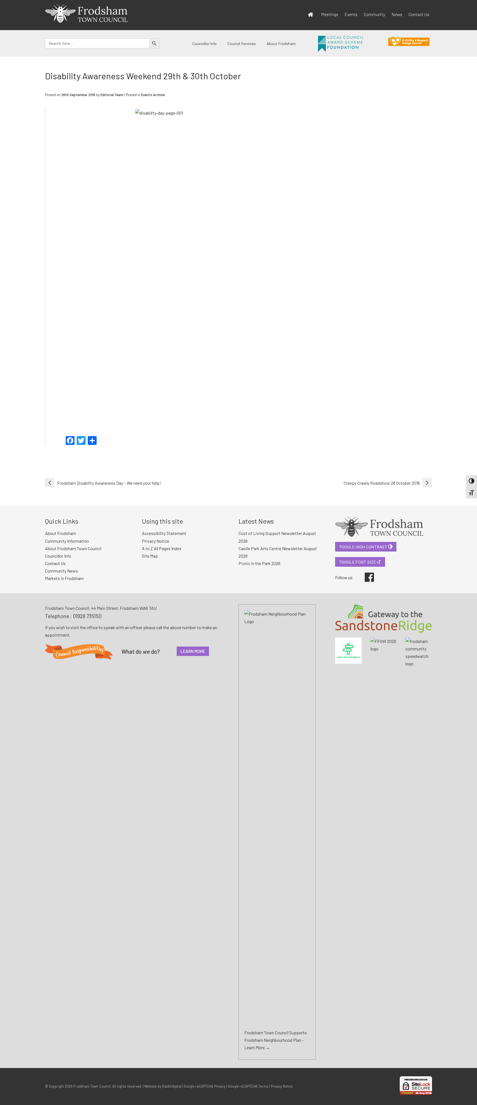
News (396, 14)
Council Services (241, 43)
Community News (61, 570)
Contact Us (419, 14)
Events (350, 14)
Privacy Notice (155, 541)
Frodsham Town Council (92, 1086)
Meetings (329, 14)
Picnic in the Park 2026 (259, 563)
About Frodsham (281, 43)
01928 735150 (87, 616)
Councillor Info (204, 43)
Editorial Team (111, 95)
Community (374, 14)
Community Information (67, 541)
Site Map (150, 555)
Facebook (365, 572)
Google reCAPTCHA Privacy (205, 1086)
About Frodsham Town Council (73, 548)
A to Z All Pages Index (161, 548)
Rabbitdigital (171, 1086)
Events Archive (153, 95)
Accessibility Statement (164, 533)
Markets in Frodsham (64, 578)
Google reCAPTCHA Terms (248, 1086)
